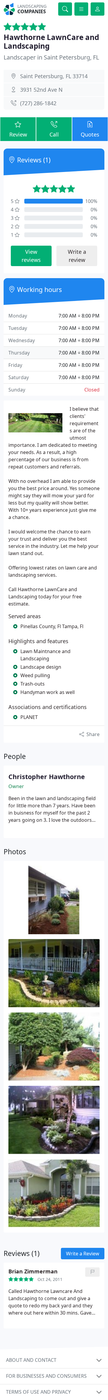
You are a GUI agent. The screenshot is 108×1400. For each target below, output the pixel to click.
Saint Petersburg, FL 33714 (54, 76)
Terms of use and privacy (38, 1392)
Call (54, 134)
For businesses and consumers (46, 1376)
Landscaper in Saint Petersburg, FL (51, 57)
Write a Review (82, 1253)
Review (18, 134)
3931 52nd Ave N (41, 89)
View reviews (31, 255)
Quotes (90, 134)
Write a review (77, 255)
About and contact (31, 1360)
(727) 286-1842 (38, 103)
